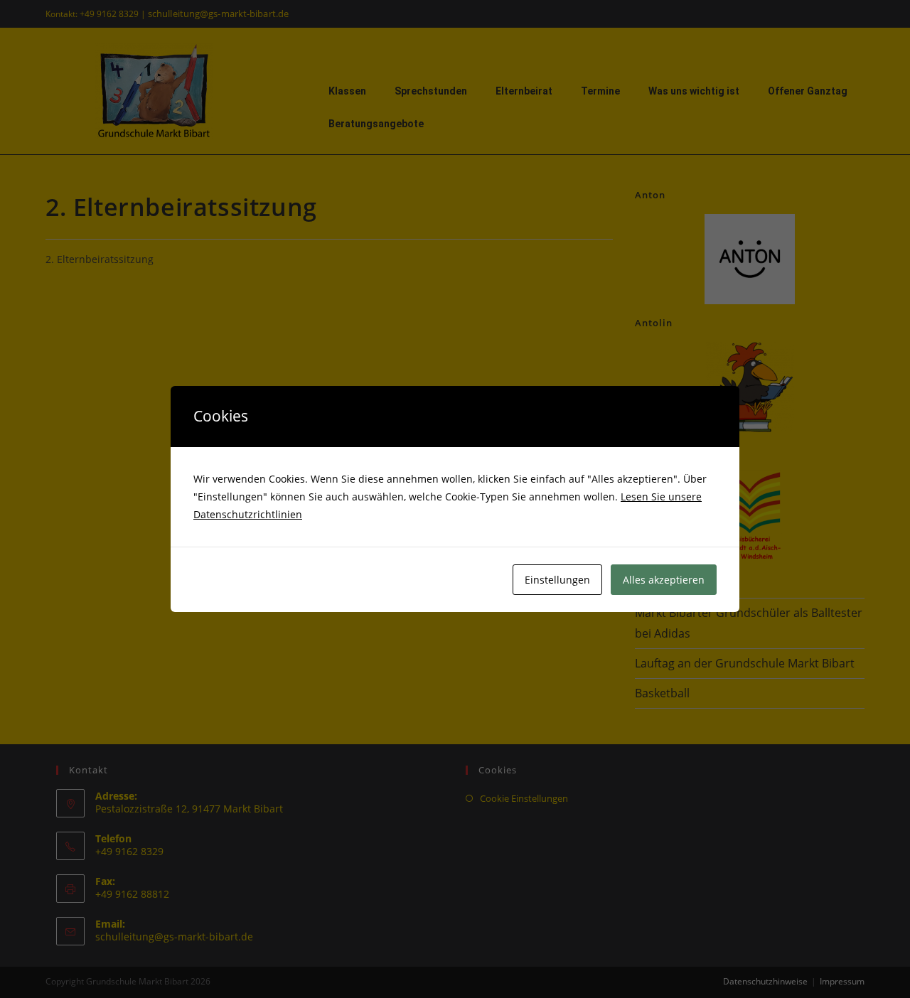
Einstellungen (557, 579)
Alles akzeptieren (664, 579)
